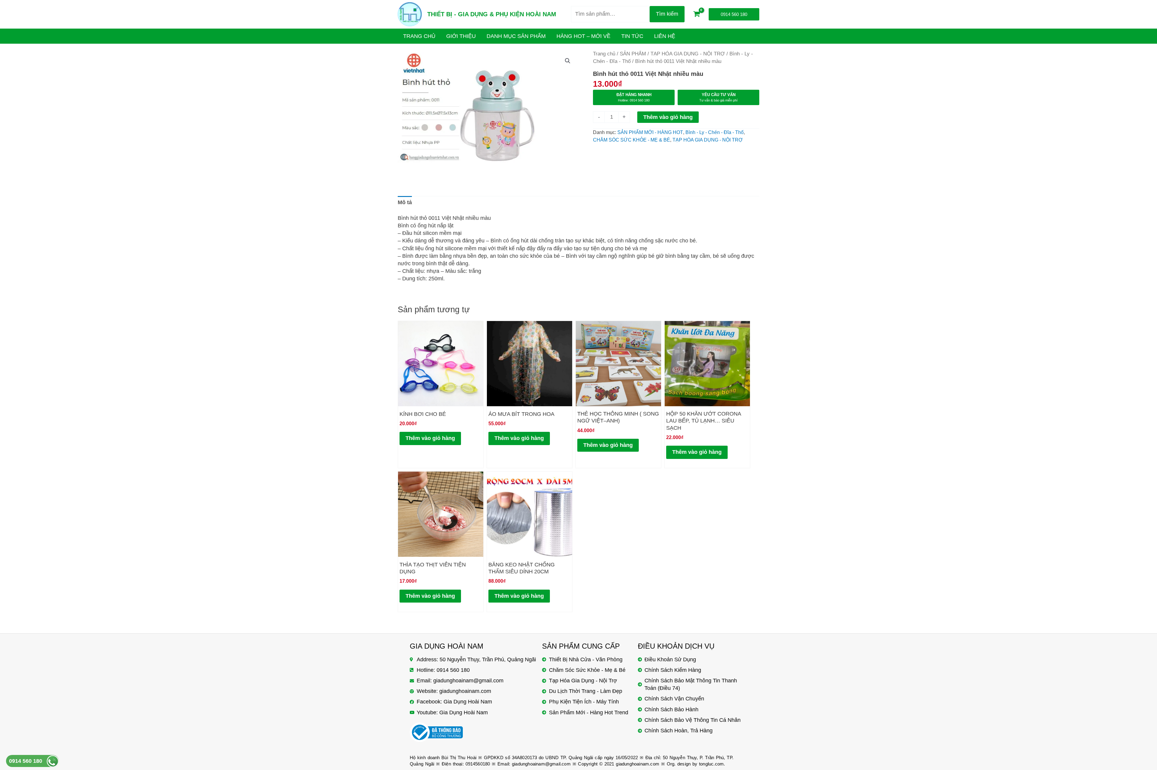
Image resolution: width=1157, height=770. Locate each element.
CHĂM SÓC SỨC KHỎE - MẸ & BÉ (631, 139)
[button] (567, 60)
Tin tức (632, 36)
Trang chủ (604, 54)
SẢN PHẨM (633, 54)
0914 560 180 (25, 761)
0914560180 (478, 763)
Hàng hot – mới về (583, 36)
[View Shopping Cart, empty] (697, 14)
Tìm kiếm (667, 14)
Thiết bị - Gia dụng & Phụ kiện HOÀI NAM (491, 14)
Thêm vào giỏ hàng (668, 117)
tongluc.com (711, 763)
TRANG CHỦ (419, 36)
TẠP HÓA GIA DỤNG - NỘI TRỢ (688, 54)
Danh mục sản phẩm (516, 36)
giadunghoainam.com (637, 763)
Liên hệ (664, 36)
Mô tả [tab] (405, 202)
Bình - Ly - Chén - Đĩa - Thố (714, 132)
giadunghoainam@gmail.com (541, 763)
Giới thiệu (461, 36)
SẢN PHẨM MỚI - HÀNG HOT (650, 132)
